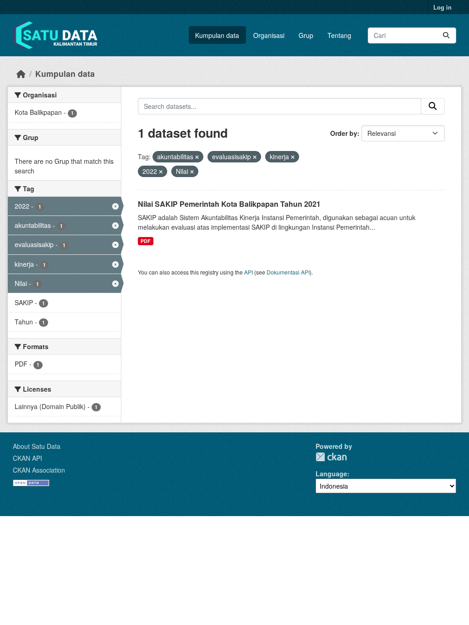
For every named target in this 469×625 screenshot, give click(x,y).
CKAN (331, 457)
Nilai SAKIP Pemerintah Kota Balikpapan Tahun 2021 (229, 204)
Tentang (339, 35)
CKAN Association (39, 469)
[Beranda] (21, 73)
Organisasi (268, 35)
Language (331, 473)
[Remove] (197, 157)
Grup (306, 35)
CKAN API (27, 458)
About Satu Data (36, 446)
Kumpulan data (217, 35)
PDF (145, 240)
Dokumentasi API (288, 272)
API (248, 272)
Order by (343, 133)
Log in (442, 7)
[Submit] (446, 35)
